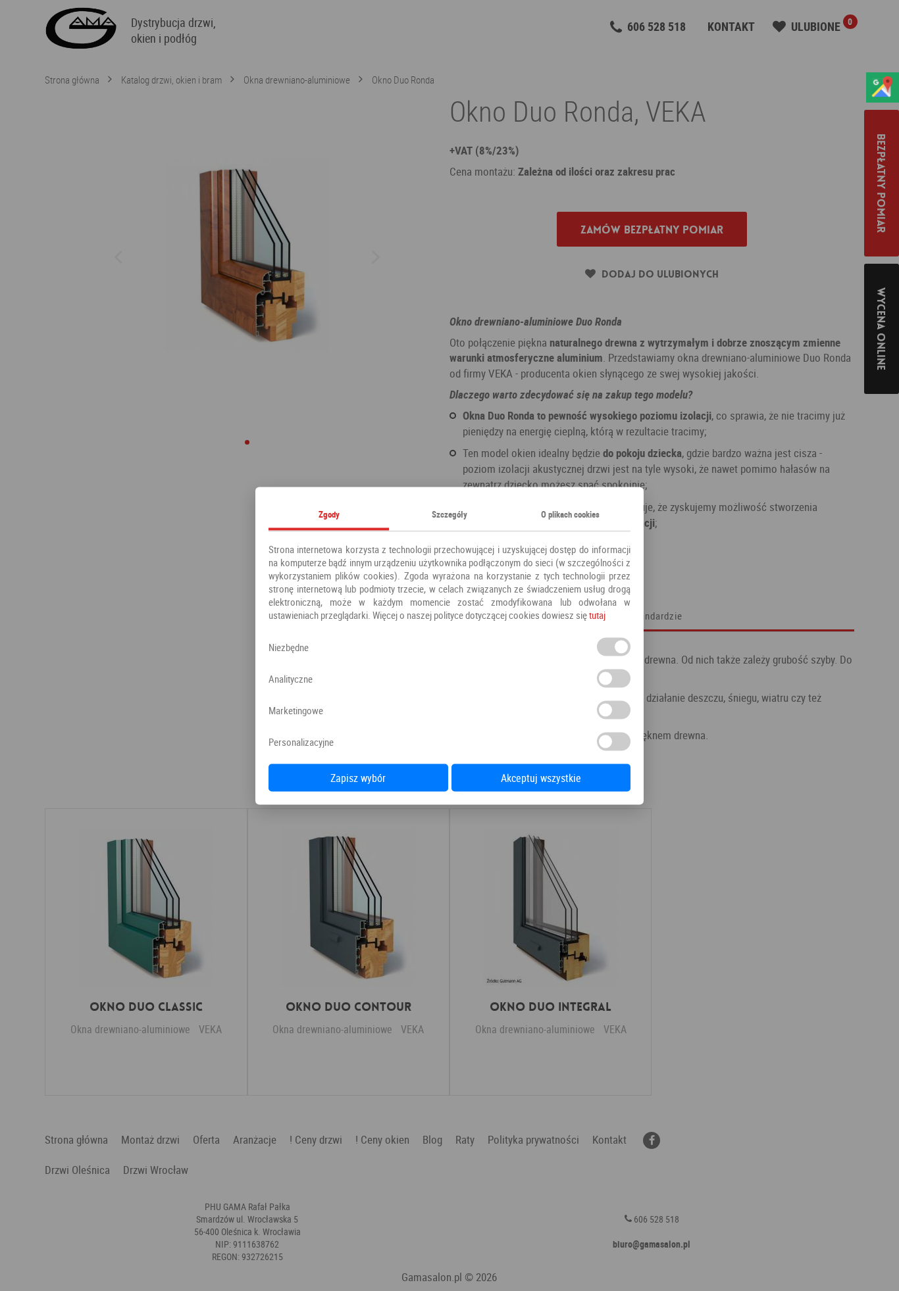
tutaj (597, 614)
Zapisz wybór (358, 777)
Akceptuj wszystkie (541, 777)
